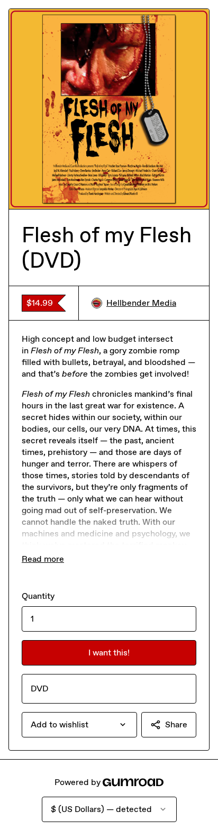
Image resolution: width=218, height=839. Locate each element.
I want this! (109, 653)
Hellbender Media (141, 303)
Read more (43, 559)
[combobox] (79, 724)
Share (176, 724)
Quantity (38, 596)
